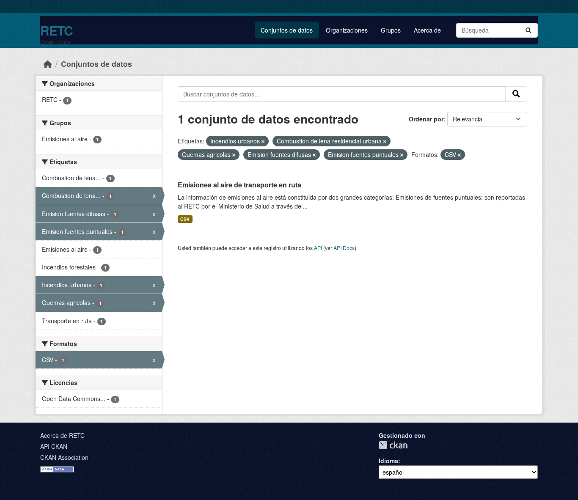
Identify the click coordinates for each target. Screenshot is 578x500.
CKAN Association (64, 457)
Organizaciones (347, 30)
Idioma (388, 460)
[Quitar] (262, 141)
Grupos (391, 30)
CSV (185, 219)
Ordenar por (426, 119)
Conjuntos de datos (287, 30)
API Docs (344, 247)
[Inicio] (48, 63)
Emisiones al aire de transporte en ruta (239, 185)
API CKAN (53, 446)
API (318, 247)
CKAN (393, 445)
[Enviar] (528, 30)
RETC (56, 30)
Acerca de (427, 30)
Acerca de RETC (62, 435)
